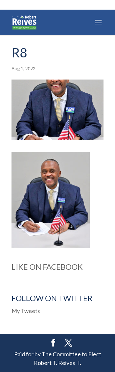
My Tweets (26, 310)
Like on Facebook (47, 266)
